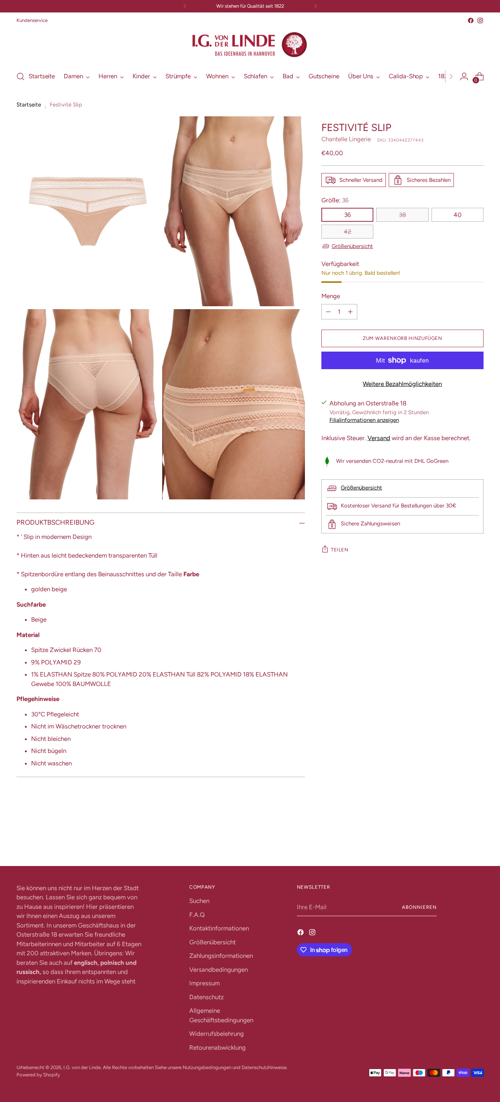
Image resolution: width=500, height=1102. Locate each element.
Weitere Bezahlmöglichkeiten (402, 383)
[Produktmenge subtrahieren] (328, 311)
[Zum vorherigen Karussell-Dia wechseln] (460, 841)
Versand (378, 438)
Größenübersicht (352, 246)
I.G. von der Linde (82, 1067)
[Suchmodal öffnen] (20, 76)
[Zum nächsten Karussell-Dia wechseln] (477, 840)
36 (347, 214)
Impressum (204, 983)
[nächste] (315, 6)
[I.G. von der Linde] (250, 45)
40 (458, 214)
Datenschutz (206, 997)
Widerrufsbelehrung (216, 1033)
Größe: (335, 200)
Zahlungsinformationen (221, 955)
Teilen (339, 549)
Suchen (199, 900)
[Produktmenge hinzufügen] (350, 311)
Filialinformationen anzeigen (364, 420)
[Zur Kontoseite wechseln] (464, 76)
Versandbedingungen (218, 969)
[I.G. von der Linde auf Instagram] (480, 20)
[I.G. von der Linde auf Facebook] (470, 20)
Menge (330, 296)
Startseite (28, 104)
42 (347, 231)
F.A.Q (197, 914)
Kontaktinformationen (219, 928)
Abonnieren (419, 907)
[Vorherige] (185, 6)
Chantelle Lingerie (346, 139)
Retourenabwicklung (217, 1047)
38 (402, 214)
